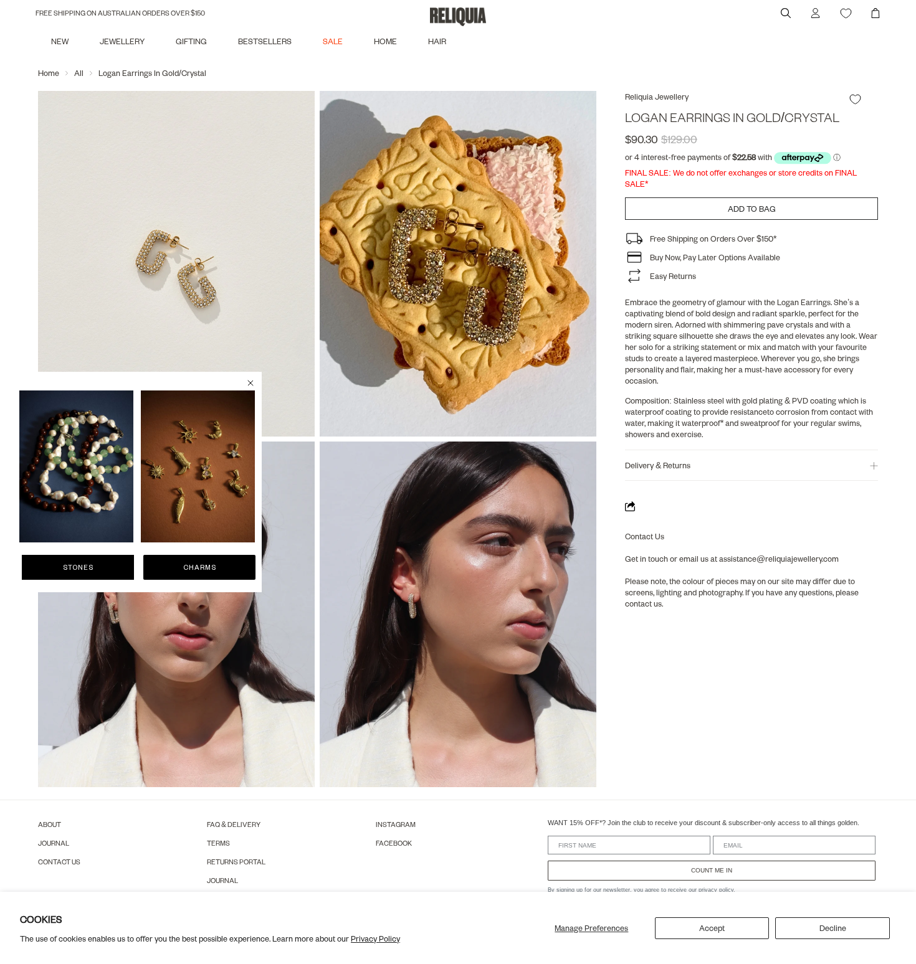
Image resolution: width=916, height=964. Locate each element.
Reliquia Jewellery (657, 97)
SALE (333, 41)
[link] (76, 466)
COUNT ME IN (711, 870)
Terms (218, 843)
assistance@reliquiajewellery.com (779, 559)
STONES (78, 567)
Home (48, 73)
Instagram (396, 824)
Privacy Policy (375, 938)
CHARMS (199, 567)
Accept (712, 928)
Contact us (59, 861)
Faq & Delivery (233, 824)
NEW (60, 41)
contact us (643, 603)
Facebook (394, 843)
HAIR (437, 41)
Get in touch (646, 559)
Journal (53, 843)
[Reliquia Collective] (458, 16)
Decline (832, 928)
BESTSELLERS (265, 41)
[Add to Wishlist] (855, 99)
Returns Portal (236, 861)
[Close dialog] (250, 383)
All (78, 73)
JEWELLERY (122, 41)
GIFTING (191, 41)
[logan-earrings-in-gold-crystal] (176, 264)
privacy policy (716, 890)
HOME (385, 41)
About (49, 824)
